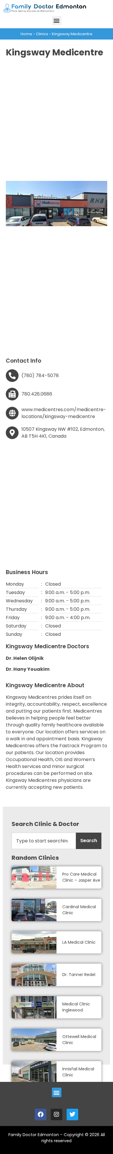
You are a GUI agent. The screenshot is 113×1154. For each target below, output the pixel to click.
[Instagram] (56, 1114)
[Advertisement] (56, 119)
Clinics (42, 34)
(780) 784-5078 (40, 375)
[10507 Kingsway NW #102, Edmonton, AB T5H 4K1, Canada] (12, 432)
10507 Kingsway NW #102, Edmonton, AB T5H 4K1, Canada (63, 432)
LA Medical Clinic (79, 942)
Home (26, 34)
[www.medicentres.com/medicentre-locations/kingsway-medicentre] (12, 413)
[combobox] (44, 841)
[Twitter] (72, 1114)
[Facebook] (40, 1114)
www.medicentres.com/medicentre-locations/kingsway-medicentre (63, 413)
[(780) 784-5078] (12, 375)
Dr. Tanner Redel (78, 974)
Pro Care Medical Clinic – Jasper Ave (81, 877)
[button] (56, 20)
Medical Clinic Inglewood (76, 1007)
